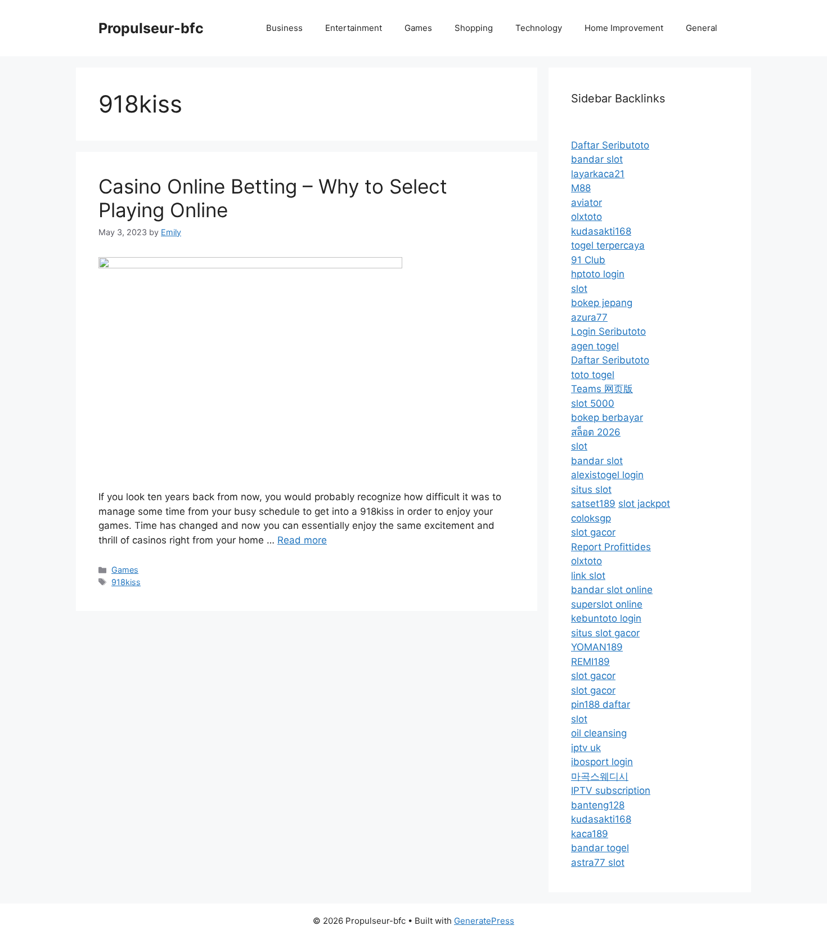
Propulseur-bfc (151, 28)
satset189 (593, 503)
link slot (588, 575)
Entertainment (353, 28)
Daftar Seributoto (610, 145)
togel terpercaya (608, 245)
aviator (586, 202)
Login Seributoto (608, 331)
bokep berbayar (607, 417)
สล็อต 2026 (596, 432)
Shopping (474, 28)
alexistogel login (607, 474)
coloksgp (591, 518)
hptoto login (597, 274)
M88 (581, 188)
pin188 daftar (600, 704)
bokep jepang (601, 302)
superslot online (606, 604)
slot (579, 288)
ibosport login (602, 761)
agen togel (595, 346)
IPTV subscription (610, 790)
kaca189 (589, 833)
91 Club (588, 260)
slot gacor (593, 532)
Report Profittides (611, 546)
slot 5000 (592, 403)
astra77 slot (597, 862)
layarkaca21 (597, 173)
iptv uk (586, 747)
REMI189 (590, 661)
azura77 (589, 317)
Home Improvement (624, 28)
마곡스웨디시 (599, 776)
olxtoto (586, 216)
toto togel (592, 374)
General (701, 28)
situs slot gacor (605, 633)
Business (284, 28)
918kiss (126, 582)
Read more (302, 540)
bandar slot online (612, 589)
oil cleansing (599, 733)
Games (418, 28)
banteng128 (597, 805)
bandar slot (597, 159)
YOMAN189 (597, 647)
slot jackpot (644, 503)
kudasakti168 (601, 231)
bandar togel (600, 847)
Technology (538, 28)
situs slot (591, 489)
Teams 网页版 (602, 388)
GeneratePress (484, 920)
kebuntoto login (606, 618)
